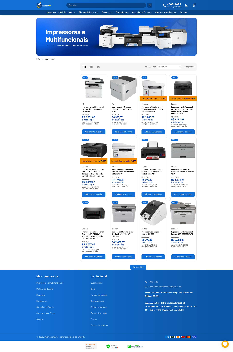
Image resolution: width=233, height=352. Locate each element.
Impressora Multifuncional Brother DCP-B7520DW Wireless (122, 234)
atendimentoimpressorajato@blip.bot (164, 287)
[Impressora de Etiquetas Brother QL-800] (153, 212)
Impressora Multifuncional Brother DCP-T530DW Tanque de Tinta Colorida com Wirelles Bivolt (93, 235)
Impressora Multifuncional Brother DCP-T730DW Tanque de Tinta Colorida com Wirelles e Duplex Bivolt (93, 172)
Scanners (106, 12)
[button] (60, 12)
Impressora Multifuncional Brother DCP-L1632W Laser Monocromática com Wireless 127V (182, 110)
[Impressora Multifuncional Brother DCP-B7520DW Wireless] (123, 212)
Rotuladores (121, 12)
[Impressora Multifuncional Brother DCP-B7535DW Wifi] (182, 212)
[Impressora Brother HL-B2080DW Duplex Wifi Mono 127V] (182, 150)
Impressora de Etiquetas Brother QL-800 (151, 233)
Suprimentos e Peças (165, 12)
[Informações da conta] (186, 5)
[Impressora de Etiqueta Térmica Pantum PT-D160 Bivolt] (123, 87)
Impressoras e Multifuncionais (60, 12)
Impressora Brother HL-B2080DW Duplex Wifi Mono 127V (182, 171)
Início (38, 59)
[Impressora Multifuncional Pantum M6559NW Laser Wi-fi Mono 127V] (123, 150)
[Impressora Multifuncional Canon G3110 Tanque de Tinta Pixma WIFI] (153, 150)
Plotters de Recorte (87, 12)
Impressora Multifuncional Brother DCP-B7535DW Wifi (182, 233)
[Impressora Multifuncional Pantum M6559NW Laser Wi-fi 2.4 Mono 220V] (153, 87)
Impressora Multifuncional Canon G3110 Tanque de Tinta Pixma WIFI (152, 171)
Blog (93, 289)
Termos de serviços (99, 325)
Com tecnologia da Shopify (72, 337)
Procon (94, 319)
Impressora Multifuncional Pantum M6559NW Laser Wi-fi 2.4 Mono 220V (153, 109)
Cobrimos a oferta (99, 307)
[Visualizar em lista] (98, 67)
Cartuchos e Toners (141, 12)
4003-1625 (153, 282)
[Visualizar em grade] (84, 67)
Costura (39, 319)
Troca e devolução (99, 313)
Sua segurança (97, 301)
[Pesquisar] (149, 5)
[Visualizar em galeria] (91, 67)
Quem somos (96, 283)
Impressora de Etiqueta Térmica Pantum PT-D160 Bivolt (122, 109)
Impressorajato (51, 337)
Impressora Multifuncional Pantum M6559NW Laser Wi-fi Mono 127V (123, 171)
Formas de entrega (99, 295)
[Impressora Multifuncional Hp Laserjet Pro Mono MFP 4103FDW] (93, 87)
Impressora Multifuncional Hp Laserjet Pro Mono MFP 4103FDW (93, 109)
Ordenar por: (150, 67)
